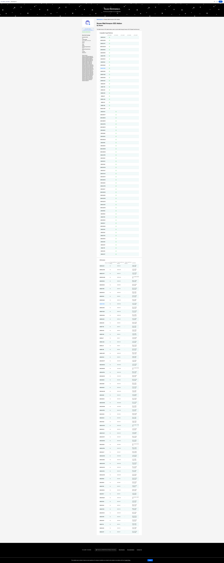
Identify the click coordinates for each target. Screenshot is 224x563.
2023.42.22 (103, 139)
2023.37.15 (103, 155)
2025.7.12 (103, 86)
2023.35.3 (103, 161)
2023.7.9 (103, 248)
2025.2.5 (103, 102)
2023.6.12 (103, 251)
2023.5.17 (103, 254)
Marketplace (100, 19)
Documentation (130, 549)
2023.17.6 (103, 217)
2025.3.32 (103, 99)
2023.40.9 (103, 145)
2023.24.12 (102, 195)
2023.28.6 (103, 182)
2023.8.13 (103, 244)
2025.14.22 (102, 65)
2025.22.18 (102, 40)
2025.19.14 (103, 49)
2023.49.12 (102, 117)
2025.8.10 (103, 83)
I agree (150, 560)
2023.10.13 (103, 238)
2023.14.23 (102, 226)
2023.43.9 (103, 136)
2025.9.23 (103, 80)
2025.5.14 (103, 93)
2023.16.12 (103, 220)
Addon (83, 45)
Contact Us (139, 549)
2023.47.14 (103, 124)
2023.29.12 (102, 179)
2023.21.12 (103, 204)
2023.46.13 (102, 127)
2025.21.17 (103, 43)
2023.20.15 (102, 207)
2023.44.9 (103, 133)
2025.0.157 (102, 108)
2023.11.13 (103, 235)
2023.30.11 (103, 176)
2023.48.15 (102, 121)
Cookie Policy (127, 560)
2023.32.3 (103, 170)
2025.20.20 (103, 46)
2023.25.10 (102, 192)
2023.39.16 (102, 148)
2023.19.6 (103, 210)
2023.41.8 (103, 142)
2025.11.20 (103, 74)
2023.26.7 (103, 189)
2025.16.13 (103, 59)
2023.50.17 (102, 114)
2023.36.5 (103, 158)
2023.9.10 (103, 241)
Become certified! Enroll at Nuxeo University (106, 549)
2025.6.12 (103, 90)
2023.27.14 (103, 186)
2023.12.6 (103, 232)
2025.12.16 (103, 71)
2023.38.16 (102, 152)
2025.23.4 (103, 37)
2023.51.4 (103, 111)
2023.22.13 (102, 201)
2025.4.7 (103, 96)
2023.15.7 (103, 223)
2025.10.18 (103, 77)
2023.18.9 (103, 213)
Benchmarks (122, 549)
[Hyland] (86, 550)
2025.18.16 (103, 52)
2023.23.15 (102, 198)
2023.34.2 (103, 164)
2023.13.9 (103, 229)
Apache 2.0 (84, 52)
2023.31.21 (103, 173)
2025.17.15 (103, 55)
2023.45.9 (103, 130)
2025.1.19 (103, 105)
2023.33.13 (102, 167)
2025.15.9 (103, 62)
